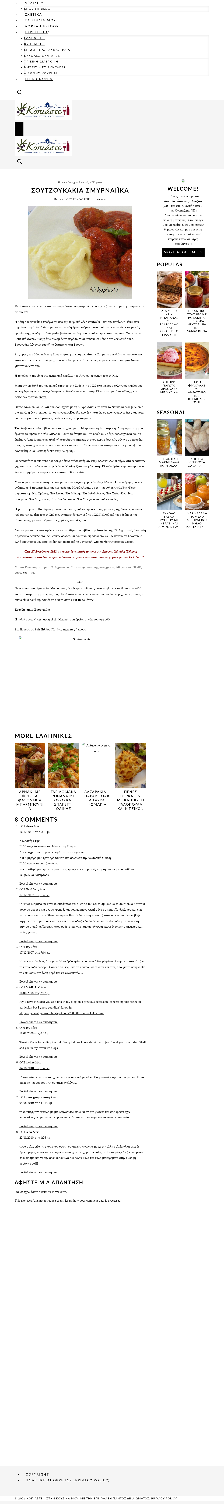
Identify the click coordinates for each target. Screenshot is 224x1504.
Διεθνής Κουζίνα (41, 73)
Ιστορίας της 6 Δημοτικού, (115, 530)
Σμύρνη (78, 344)
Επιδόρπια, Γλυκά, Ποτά (47, 49)
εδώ (107, 619)
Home (61, 182)
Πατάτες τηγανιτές (63, 629)
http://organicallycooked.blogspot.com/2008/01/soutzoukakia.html (61, 1013)
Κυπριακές (34, 44)
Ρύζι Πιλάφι (42, 629)
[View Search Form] (19, 93)
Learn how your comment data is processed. (93, 1200)
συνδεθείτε (59, 1192)
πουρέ (82, 629)
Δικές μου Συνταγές (78, 182)
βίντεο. (42, 397)
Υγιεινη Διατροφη (41, 61)
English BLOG (37, 8)
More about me (181, 252)
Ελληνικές (34, 38)
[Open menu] (19, 129)
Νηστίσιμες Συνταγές (45, 67)
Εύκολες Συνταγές (42, 55)
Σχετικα (33, 14)
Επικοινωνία (39, 79)
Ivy (59, 199)
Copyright (37, 1474)
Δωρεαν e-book (42, 26)
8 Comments (100, 199)
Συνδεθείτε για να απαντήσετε (38, 883)
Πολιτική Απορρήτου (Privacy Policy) (68, 1480)
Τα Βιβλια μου (40, 20)
